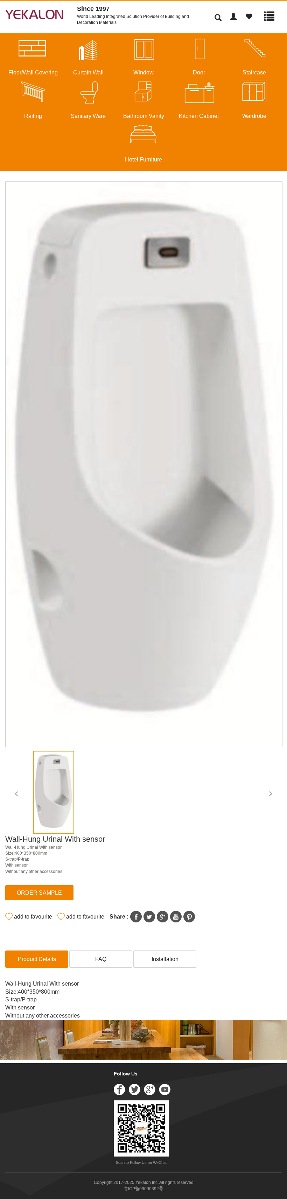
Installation (165, 959)
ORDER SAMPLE (39, 893)
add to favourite (33, 917)
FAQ (100, 959)
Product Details (37, 959)
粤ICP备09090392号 (143, 1188)
